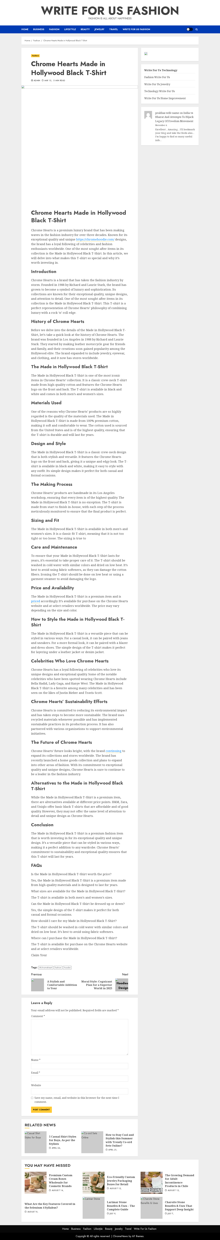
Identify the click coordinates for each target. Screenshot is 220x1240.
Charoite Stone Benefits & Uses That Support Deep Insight (152, 1208)
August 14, (58, 1190)
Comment (38, 1016)
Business (38, 29)
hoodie (67, 967)
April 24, (56, 1148)
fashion (58, 967)
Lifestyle (70, 29)
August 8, (32, 1212)
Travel (113, 29)
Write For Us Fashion (110, 10)
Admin (37, 80)
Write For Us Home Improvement (165, 98)
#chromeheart (45, 967)
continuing (113, 751)
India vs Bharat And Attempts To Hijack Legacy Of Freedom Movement (174, 117)
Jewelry (99, 29)
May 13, (48, 80)
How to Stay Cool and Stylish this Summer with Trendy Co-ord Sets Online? (92, 1142)
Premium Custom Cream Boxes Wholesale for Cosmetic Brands (36, 1183)
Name (35, 1060)
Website (36, 1085)
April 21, (112, 1150)
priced (35, 601)
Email (35, 1072)
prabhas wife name (167, 113)
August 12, (116, 1188)
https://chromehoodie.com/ (95, 239)
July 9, (113, 1213)
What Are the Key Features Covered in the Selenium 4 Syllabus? (50, 1205)
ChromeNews (120, 1236)
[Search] (197, 29)
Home (24, 29)
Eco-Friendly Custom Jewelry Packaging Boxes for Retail (94, 1183)
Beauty (85, 29)
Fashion (54, 29)
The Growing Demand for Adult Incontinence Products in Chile (152, 1183)
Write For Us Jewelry (157, 84)
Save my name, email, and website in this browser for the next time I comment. (76, 1100)
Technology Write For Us (159, 91)
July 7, (171, 1213)
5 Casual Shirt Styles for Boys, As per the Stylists (36, 1142)
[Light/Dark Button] (190, 29)
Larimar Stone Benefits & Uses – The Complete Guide (94, 1208)
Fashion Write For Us (157, 77)
